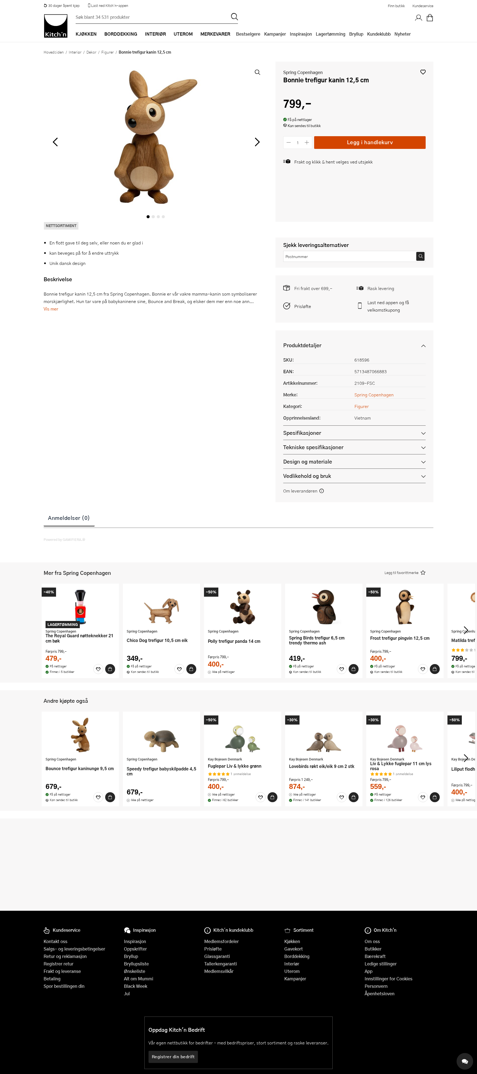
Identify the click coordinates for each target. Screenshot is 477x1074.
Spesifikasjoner (302, 433)
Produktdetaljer (302, 345)
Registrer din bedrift (173, 1057)
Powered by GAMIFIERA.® (64, 539)
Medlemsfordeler (221, 941)
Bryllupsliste (136, 963)
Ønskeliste (134, 971)
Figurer (107, 52)
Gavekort (293, 949)
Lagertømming (330, 34)
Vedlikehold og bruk (307, 476)
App (368, 971)
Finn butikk (396, 5)
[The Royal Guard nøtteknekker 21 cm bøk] (80, 607)
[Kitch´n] (56, 26)
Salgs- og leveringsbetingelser (74, 949)
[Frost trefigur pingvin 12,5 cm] (405, 607)
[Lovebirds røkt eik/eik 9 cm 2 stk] (324, 734)
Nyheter (402, 34)
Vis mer (51, 309)
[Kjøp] (110, 669)
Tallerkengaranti (220, 963)
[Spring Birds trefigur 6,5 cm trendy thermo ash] (324, 607)
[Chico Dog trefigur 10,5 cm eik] (161, 607)
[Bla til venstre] (55, 142)
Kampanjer (275, 34)
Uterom (292, 971)
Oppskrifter (135, 949)
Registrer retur (58, 963)
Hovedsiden (54, 52)
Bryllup (356, 34)
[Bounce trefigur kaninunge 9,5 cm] (80, 734)
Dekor (91, 52)
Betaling (52, 978)
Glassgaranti (217, 956)
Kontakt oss (55, 941)
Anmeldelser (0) (69, 518)
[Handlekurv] (429, 18)
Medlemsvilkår (219, 971)
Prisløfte (302, 306)
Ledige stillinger (381, 963)
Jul (127, 993)
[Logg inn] (418, 18)
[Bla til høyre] (256, 142)
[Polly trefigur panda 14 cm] (242, 607)
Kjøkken (292, 941)
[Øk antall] (307, 142)
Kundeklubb (379, 34)
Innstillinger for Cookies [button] (388, 978)
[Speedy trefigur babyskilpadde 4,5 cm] (161, 734)
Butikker (373, 949)
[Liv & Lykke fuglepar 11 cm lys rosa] (405, 734)
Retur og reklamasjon (65, 956)
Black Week (135, 986)
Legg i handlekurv (370, 142)
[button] (423, 72)
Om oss (372, 941)
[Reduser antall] (288, 142)
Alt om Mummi (138, 978)
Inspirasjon (301, 34)
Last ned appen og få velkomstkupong (388, 306)
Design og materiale (307, 461)
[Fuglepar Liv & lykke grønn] (242, 734)
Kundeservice (422, 5)
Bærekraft (375, 956)
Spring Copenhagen (303, 72)
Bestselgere (248, 34)
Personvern (376, 986)
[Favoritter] (98, 669)
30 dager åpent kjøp (64, 5)
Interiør (75, 52)
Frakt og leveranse (62, 971)
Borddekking (296, 956)
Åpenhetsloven (379, 993)
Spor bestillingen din (64, 986)
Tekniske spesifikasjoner (313, 447)
